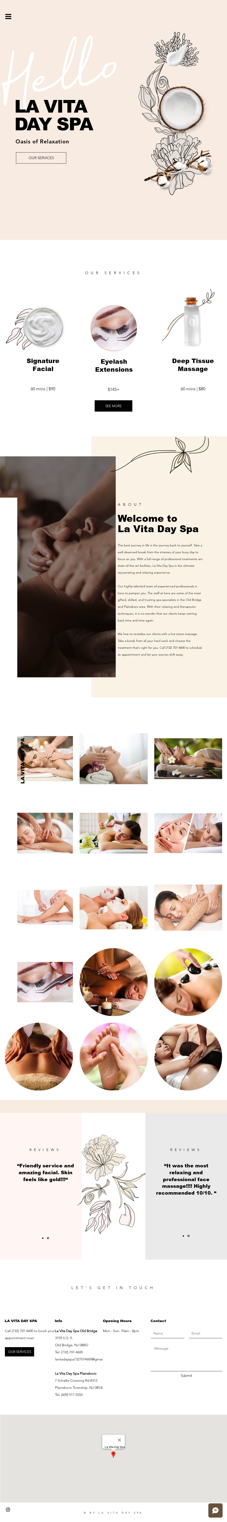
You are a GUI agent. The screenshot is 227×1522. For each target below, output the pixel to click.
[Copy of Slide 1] (48, 1238)
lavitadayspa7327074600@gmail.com (83, 1359)
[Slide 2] (189, 1236)
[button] (8, 16)
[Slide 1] (43, 1238)
